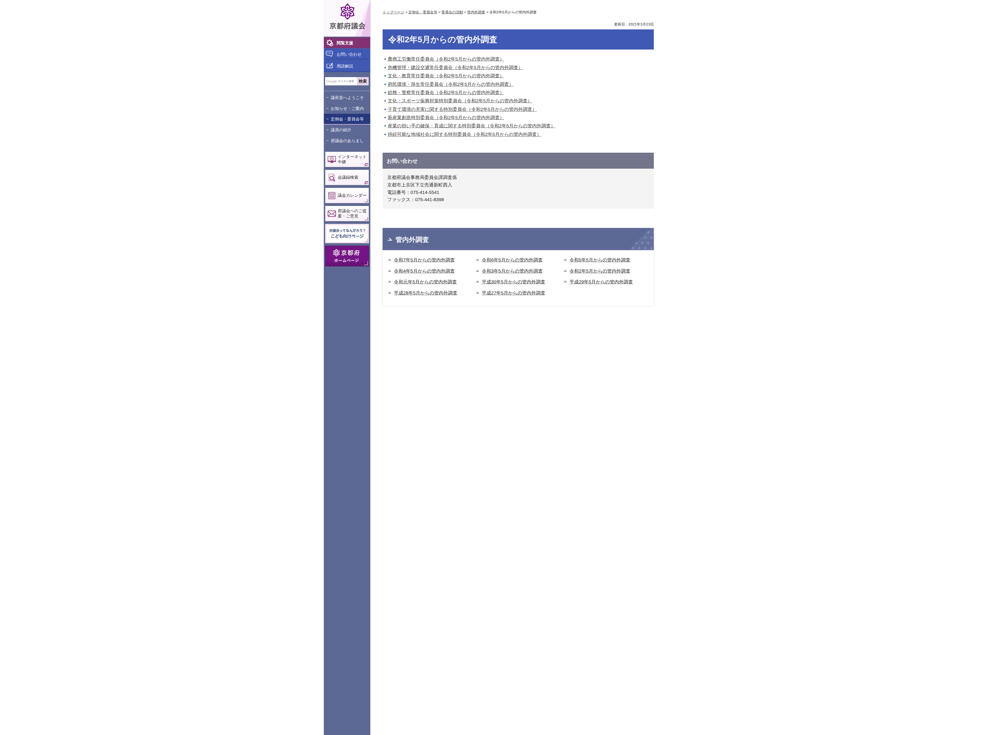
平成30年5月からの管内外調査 (513, 281)
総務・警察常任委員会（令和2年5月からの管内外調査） (446, 92)
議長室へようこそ (347, 97)
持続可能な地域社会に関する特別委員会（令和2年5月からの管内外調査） (464, 134)
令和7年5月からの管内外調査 (424, 260)
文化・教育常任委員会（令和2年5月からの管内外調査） (446, 75)
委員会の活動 (452, 12)
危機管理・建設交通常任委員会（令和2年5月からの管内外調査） (455, 67)
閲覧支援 (345, 43)
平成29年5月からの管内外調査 (601, 281)
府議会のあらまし (347, 140)
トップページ (393, 12)
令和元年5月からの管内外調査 (425, 281)
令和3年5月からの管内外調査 (512, 271)
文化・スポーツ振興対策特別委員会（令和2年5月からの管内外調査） (460, 100)
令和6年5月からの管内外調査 (512, 260)
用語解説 (345, 66)
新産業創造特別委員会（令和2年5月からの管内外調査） (446, 117)
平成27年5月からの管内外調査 (513, 293)
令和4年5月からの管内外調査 (424, 271)
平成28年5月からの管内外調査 (425, 293)
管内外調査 (476, 12)
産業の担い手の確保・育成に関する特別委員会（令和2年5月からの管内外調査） (471, 125)
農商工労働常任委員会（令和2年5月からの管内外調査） (446, 59)
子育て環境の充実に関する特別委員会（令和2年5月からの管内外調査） (462, 109)
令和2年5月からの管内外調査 (600, 271)
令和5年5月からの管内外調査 (600, 260)
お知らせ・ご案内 (347, 108)
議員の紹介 (341, 130)
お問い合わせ (349, 54)
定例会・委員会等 (347, 119)
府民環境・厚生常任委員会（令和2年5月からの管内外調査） (451, 84)
